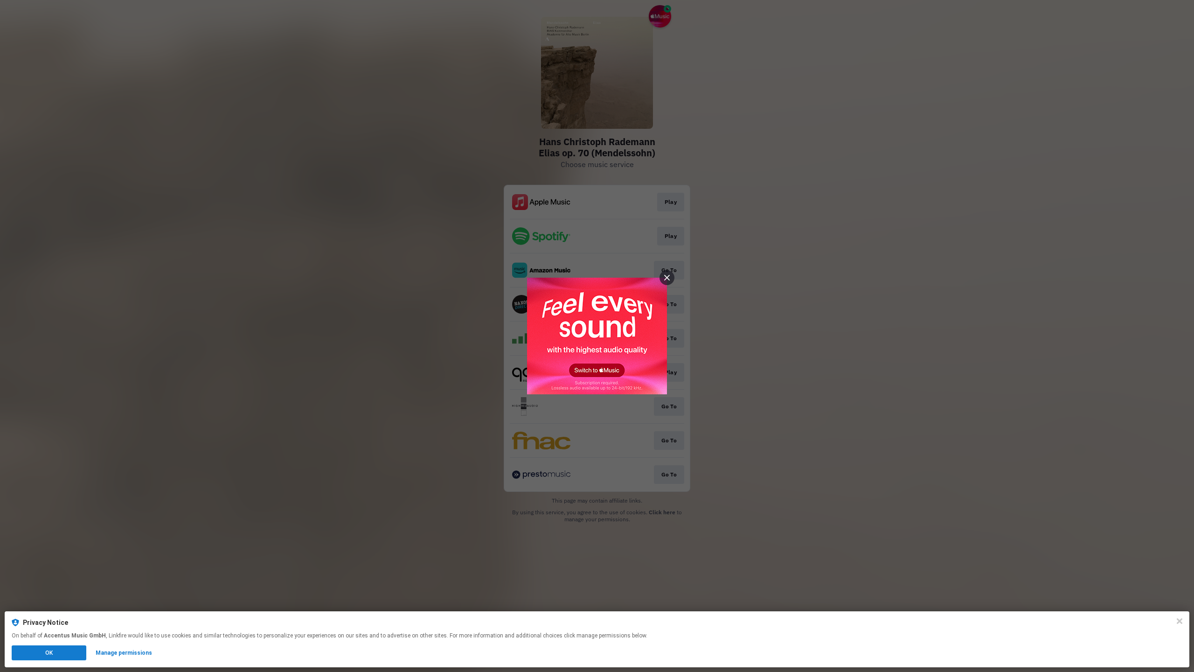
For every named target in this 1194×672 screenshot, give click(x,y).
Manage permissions (124, 653)
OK (49, 653)
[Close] (1179, 621)
